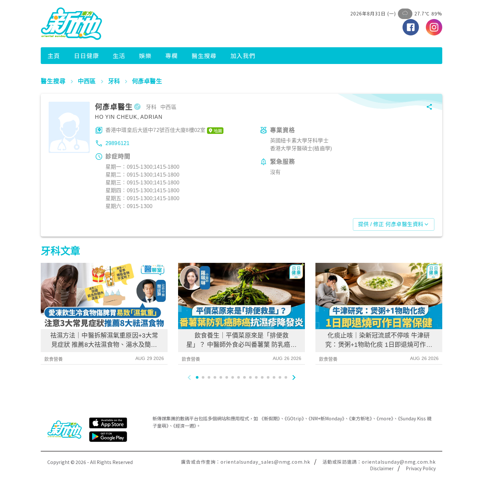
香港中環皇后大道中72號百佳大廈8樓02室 (155, 130)
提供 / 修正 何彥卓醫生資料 (391, 224)
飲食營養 (53, 359)
